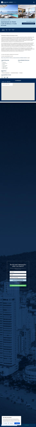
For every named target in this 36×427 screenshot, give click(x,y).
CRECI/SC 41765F (9, 57)
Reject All (11, 423)
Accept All (17, 423)
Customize (5, 423)
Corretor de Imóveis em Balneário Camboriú (20, 57)
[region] (11, 420)
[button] (34, 2)
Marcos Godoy (3, 57)
